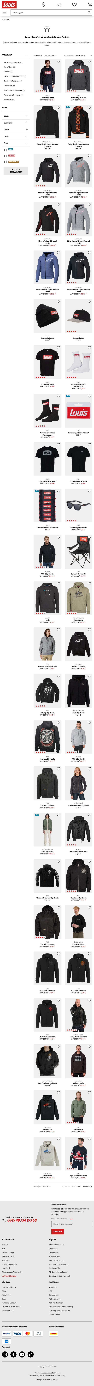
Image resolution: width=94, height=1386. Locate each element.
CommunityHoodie (47, 98)
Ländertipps (53, 1252)
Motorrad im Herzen (56, 1260)
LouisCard (6, 1268)
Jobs (4, 1299)
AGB (50, 1291)
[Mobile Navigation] (4, 12)
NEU (10, 149)
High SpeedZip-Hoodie (78, 898)
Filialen (4, 1291)
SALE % (12, 155)
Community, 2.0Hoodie (78, 98)
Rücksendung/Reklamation (12, 1272)
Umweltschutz (54, 1315)
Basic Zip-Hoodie (78, 713)
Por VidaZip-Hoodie (47, 805)
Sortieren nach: (69, 55)
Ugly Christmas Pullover (78, 1176)
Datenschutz (54, 1295)
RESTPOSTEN (14, 162)
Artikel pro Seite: (40, 1187)
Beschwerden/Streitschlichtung (61, 1307)
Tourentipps (53, 1249)
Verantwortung (7, 1311)
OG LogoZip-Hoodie (47, 713)
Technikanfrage (8, 1252)
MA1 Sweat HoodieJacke (78, 852)
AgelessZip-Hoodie (78, 666)
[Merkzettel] (74, 4)
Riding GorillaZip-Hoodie (78, 1037)
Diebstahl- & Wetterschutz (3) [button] (15, 76)
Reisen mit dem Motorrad (58, 1264)
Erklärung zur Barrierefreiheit (60, 1311)
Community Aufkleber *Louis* (78, 433)
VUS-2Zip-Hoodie (47, 574)
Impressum (53, 1287)
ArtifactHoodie (78, 1083)
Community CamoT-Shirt (47, 481)
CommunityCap (78, 338)
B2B (3, 1249)
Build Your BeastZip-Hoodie (47, 1083)
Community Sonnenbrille (78, 528)
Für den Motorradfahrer (58, 1272)
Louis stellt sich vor (9, 1287)
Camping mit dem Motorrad (59, 1276)
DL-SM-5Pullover (78, 944)
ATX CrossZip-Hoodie (47, 990)
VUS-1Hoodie (78, 1129)
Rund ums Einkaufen (10, 1303)
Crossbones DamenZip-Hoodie (78, 805)
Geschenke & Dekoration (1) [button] (14, 90)
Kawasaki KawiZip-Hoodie (47, 666)
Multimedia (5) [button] (9, 86)
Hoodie (47, 620)
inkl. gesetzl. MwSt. (47, 1373)
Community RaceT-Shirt (78, 481)
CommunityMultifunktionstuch (47, 528)
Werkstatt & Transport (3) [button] (13, 95)
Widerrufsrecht (54, 1299)
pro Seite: (48, 55)
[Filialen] (43, 4)
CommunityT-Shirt (47, 384)
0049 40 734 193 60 (21, 1220)
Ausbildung (6, 1295)
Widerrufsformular (56, 1303)
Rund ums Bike (54, 1268)
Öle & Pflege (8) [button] (9, 67)
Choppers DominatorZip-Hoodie (47, 898)
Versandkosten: (34, 1375)
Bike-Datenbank (8, 1256)
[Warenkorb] (89, 4)
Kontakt (5, 1245)
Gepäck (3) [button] (8, 72)
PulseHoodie (47, 1129)
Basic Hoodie (78, 620)
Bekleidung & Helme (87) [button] (13, 62)
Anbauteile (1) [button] (9, 100)
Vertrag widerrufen (9, 1276)
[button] (89, 12)
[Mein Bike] (59, 4)
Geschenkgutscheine (10, 1264)
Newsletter (6, 1260)
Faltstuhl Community (78, 574)
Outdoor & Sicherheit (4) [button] (13, 81)
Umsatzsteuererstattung (11, 1307)
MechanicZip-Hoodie (47, 759)
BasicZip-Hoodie (47, 852)
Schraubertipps (54, 1256)
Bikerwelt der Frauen (56, 1245)
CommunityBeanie (47, 338)
